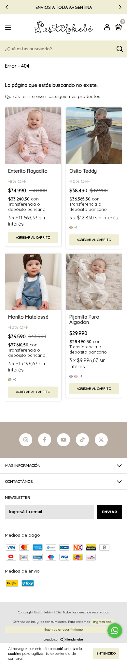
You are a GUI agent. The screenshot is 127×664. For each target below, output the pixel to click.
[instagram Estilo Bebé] (25, 439)
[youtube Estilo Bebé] (63, 439)
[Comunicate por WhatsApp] (114, 630)
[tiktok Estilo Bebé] (82, 439)
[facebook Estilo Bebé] (44, 439)
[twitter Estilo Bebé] (101, 439)
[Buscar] (119, 49)
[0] (117, 28)
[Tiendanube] (63, 640)
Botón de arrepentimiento (63, 629)
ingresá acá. (102, 622)
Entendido (106, 653)
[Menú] (9, 27)
